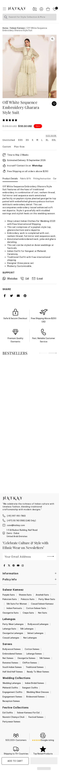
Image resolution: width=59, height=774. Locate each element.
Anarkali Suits (42, 594)
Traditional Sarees (35, 667)
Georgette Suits (11, 612)
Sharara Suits (25, 594)
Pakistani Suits (10, 599)
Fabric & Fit (25, 178)
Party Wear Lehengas (13, 624)
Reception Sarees (11, 701)
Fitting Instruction (42, 178)
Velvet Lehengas (35, 633)
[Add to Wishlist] (54, 103)
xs (27, 140)
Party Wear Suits (47, 599)
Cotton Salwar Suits (36, 608)
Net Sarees (8, 658)
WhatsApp (37, 166)
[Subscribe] (50, 556)
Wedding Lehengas (12, 683)
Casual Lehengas (11, 637)
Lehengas (9, 619)
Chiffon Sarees (29, 662)
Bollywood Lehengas (38, 624)
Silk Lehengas (27, 628)
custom (7, 147)
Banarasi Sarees (10, 662)
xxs (20, 140)
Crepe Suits (28, 612)
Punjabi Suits (9, 594)
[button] (10, 120)
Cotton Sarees (32, 649)
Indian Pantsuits (14, 608)
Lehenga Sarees (34, 653)
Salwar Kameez (17, 28)
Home (5, 28)
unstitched (9, 140)
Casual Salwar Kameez (42, 603)
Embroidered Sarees (12, 653)
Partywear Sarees (11, 721)
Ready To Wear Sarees (38, 671)
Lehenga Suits (9, 628)
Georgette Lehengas (13, 633)
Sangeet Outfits (30, 687)
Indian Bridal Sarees (34, 683)
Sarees (7, 644)
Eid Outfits (8, 712)
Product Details (10, 178)
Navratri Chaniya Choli (13, 717)
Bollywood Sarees (12, 649)
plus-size (19, 147)
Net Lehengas (30, 637)
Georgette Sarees (26, 658)
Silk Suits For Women (17, 603)
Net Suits (42, 612)
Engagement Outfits (12, 692)
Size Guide (51, 135)
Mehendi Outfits (10, 687)
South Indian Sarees (12, 667)
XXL (54, 140)
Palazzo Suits (27, 599)
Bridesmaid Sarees (35, 696)
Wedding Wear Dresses (37, 692)
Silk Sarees (44, 658)
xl (47, 140)
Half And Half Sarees (13, 671)
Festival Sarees (35, 717)
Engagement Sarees (12, 696)
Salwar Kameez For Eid (28, 712)
